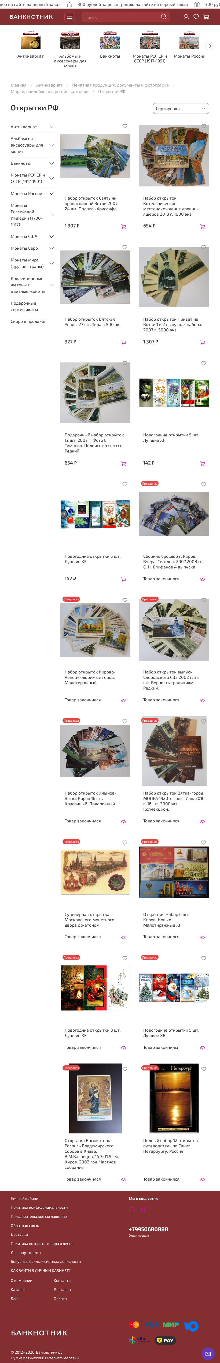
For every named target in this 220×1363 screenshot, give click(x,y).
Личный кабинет (25, 1198)
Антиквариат (30, 55)
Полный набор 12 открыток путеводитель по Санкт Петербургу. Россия (170, 1146)
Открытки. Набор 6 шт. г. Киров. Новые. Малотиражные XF (168, 919)
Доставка (19, 1234)
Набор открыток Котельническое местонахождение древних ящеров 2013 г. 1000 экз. (171, 205)
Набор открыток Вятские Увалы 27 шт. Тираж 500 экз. (94, 321)
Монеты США (24, 236)
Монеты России (189, 55)
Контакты (62, 1280)
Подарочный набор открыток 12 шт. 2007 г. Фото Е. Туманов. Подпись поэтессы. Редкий (94, 442)
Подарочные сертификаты (24, 306)
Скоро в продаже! (28, 321)
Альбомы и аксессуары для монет (70, 60)
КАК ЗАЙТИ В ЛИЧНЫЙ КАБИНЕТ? (41, 1270)
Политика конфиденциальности (39, 1207)
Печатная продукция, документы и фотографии (121, 84)
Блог (15, 1298)
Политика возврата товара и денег (42, 1243)
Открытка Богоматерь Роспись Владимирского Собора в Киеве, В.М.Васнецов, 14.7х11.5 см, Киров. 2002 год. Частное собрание (92, 1154)
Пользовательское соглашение (39, 1216)
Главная (19, 84)
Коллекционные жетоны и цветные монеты (28, 285)
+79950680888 (148, 1229)
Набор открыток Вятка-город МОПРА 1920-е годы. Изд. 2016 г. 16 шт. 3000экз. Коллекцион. (173, 800)
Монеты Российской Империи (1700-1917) (27, 215)
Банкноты (110, 55)
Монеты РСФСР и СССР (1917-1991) (150, 58)
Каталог (18, 1289)
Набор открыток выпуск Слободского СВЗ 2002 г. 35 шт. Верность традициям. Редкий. (171, 679)
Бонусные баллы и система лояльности (46, 1261)
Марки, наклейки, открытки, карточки (50, 91)
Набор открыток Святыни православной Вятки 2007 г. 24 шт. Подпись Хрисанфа (93, 203)
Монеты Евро (24, 247)
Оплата (60, 1298)
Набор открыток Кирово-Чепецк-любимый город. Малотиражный (90, 677)
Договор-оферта (26, 1252)
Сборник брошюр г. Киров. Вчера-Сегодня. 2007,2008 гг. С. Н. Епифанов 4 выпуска (173, 561)
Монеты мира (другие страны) (27, 263)
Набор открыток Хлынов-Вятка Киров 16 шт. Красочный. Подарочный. (90, 798)
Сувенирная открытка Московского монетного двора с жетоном (89, 919)
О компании (21, 1280)
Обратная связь (25, 1225)
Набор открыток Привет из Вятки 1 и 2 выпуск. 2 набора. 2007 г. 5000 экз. (172, 324)
